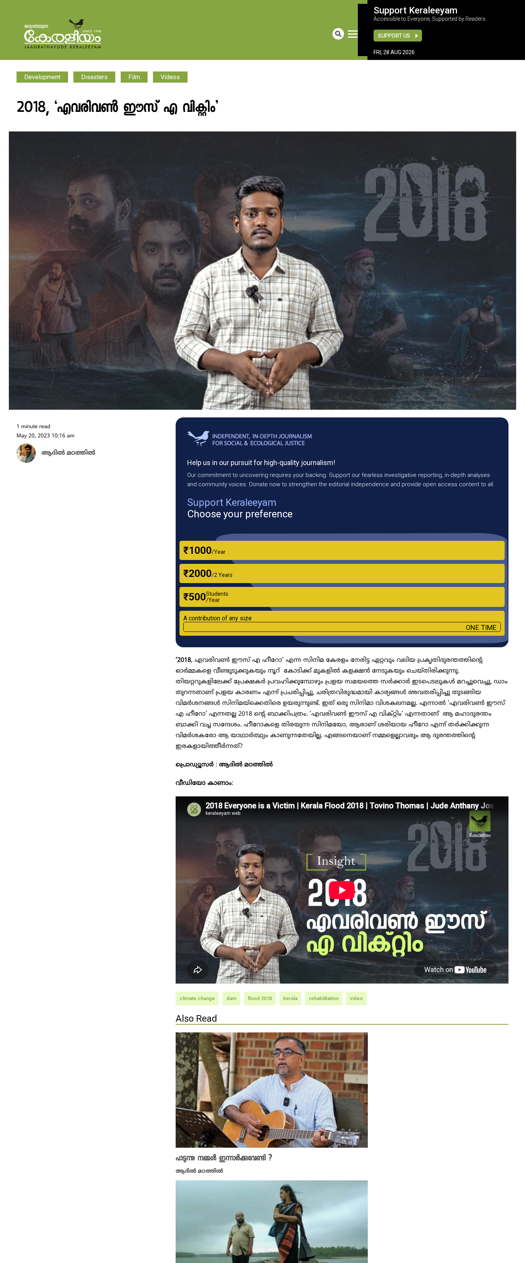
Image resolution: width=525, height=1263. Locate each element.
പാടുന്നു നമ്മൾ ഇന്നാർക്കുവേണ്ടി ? (224, 1158)
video (356, 998)
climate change (197, 998)
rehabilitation (324, 998)
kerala (290, 998)
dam (231, 998)
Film (134, 77)
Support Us (394, 36)
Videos (170, 77)
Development (42, 77)
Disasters (94, 77)
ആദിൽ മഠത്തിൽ (199, 1170)
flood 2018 (260, 998)
